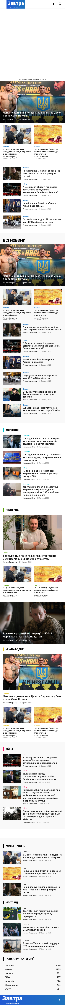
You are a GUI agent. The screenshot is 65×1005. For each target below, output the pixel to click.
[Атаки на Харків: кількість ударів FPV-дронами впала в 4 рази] (12, 946)
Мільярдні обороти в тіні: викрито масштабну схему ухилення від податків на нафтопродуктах (41, 441)
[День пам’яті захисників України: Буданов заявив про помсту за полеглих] (12, 394)
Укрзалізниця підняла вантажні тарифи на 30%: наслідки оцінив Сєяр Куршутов (29, 557)
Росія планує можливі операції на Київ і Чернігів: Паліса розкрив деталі (41, 173)
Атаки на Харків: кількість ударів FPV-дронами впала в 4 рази (41, 944)
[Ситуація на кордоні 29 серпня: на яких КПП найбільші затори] (12, 222)
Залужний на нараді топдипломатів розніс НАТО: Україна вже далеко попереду (39, 776)
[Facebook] (53, 4)
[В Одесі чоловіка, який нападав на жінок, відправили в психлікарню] (17, 134)
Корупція (26, 435)
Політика (6, 552)
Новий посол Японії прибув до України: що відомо (39, 204)
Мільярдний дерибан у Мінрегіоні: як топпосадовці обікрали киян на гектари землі (42, 457)
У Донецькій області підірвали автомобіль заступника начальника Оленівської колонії (40, 190)
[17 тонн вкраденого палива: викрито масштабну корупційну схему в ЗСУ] (12, 473)
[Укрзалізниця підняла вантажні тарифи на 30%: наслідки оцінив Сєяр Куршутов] (32, 532)
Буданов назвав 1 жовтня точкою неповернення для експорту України (41, 409)
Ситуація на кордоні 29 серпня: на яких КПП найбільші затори (42, 220)
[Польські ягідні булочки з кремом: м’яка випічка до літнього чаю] (48, 134)
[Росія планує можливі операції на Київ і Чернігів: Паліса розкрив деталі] (12, 173)
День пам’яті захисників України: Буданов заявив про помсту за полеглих (40, 394)
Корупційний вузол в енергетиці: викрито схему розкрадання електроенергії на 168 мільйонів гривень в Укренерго (40, 491)
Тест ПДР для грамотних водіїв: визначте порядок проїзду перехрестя (40, 914)
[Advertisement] (32, 42)
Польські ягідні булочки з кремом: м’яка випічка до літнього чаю (46, 151)
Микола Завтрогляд (10, 157)
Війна (25, 184)
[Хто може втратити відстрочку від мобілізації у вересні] (12, 929)
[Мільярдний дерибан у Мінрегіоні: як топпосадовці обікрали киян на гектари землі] (12, 457)
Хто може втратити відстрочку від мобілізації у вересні (42, 928)
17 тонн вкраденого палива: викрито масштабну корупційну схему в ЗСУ (40, 474)
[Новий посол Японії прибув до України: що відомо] (12, 205)
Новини (6, 109)
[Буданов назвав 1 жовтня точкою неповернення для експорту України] (12, 410)
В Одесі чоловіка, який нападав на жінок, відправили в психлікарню (17, 151)
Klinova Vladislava (29, 447)
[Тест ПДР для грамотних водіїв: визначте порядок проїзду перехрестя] (12, 913)
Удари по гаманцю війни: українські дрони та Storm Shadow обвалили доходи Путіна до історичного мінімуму (42, 815)
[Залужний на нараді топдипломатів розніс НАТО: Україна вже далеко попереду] (12, 776)
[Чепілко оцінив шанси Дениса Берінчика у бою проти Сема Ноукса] (32, 102)
